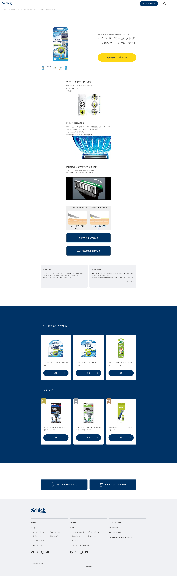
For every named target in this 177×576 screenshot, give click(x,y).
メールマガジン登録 (115, 532)
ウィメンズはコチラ (149, 3)
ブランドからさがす (56, 532)
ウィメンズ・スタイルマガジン (79, 545)
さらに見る (130, 281)
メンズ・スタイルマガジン (39, 545)
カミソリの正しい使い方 (116, 522)
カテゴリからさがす (39, 532)
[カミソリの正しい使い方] (88, 238)
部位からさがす (54, 536)
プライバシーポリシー (37, 563)
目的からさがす (38, 536)
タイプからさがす (38, 540)
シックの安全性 (113, 527)
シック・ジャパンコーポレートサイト (120, 537)
